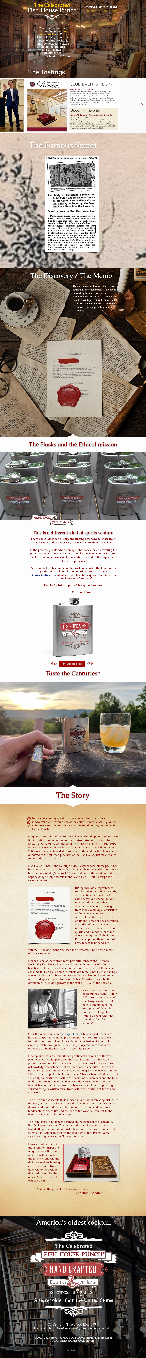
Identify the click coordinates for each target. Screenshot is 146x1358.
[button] (77, 9)
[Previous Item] (4, 105)
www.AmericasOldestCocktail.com (73, 1340)
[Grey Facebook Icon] (68, 1350)
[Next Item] (142, 105)
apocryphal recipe (71, 1034)
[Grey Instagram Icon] (73, 1350)
